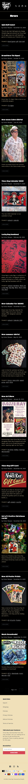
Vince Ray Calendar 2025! (13, 181)
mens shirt (15, 380)
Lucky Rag (5, 287)
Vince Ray (10, 779)
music (21, 673)
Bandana (16, 285)
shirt (7, 382)
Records (4, 675)
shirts (11, 382)
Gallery (16, 449)
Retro (16, 287)
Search (5, 703)
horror (10, 380)
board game (11, 41)
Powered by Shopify (19, 779)
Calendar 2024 (17, 320)
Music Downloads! (10, 634)
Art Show (10, 449)
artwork (10, 220)
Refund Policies (8, 719)
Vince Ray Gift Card (10, 466)
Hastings (22, 449)
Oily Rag (11, 287)
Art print (12, 620)
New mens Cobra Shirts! (12, 120)
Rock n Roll (22, 287)
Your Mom (5, 289)
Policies (5, 711)
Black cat (23, 285)
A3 (8, 620)
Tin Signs (11, 105)
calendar (16, 220)
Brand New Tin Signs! (11, 55)
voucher (18, 502)
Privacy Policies (7, 715)
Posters (18, 620)
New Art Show (8, 396)
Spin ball (22, 41)
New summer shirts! (11, 334)
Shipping (5, 707)
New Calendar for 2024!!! (13, 304)
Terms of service (8, 723)
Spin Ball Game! (8, 25)
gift (17, 41)
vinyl (8, 675)
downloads (15, 673)
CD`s (9, 673)
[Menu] (25, 5)
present (13, 502)
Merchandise (5, 451)
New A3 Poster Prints (11, 576)
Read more (5, 45)
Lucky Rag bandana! (10, 234)
